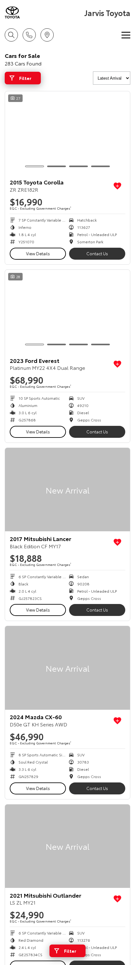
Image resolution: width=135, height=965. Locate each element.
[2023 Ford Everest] (67, 311)
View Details (38, 253)
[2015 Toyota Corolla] (67, 133)
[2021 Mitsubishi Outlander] (67, 846)
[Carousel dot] (34, 166)
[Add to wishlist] (117, 186)
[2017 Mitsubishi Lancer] (67, 489)
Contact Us (97, 253)
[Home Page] (44, 12)
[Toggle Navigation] (126, 35)
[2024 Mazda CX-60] (67, 667)
